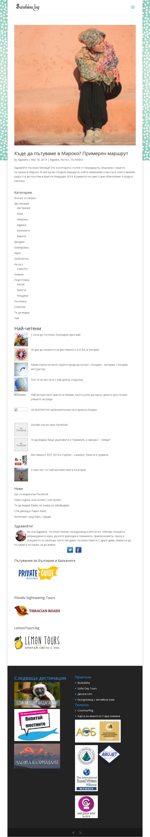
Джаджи (19, 242)
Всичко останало (25, 198)
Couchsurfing (85, 710)
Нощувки (22, 295)
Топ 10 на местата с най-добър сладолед (57, 379)
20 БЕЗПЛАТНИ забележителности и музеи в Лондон (64, 409)
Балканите (23, 230)
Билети (21, 290)
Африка (54, 159)
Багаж (21, 284)
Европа (21, 236)
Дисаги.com (85, 694)
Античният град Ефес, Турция (32, 516)
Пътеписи (77, 159)
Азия (20, 213)
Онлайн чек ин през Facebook (49, 424)
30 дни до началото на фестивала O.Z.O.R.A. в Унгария (65, 349)
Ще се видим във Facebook (31, 494)
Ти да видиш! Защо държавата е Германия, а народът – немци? (70, 439)
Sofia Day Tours (87, 688)
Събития (19, 307)
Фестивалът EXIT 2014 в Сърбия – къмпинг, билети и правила (69, 454)
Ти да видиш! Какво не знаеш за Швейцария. (42, 505)
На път (65, 159)
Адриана (23, 159)
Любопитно (21, 258)
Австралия (23, 208)
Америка (22, 219)
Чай (16, 318)
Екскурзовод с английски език (96, 699)
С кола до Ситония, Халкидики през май (55, 334)
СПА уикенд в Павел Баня (30, 511)
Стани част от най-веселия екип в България (58, 470)
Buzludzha (84, 682)
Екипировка (21, 247)
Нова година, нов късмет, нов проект (37, 500)
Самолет (22, 268)
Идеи (17, 253)
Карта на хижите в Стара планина (99, 716)
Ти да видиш (22, 312)
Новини (19, 274)
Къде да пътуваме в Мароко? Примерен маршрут (71, 153)
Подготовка (21, 280)
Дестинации (21, 203)
